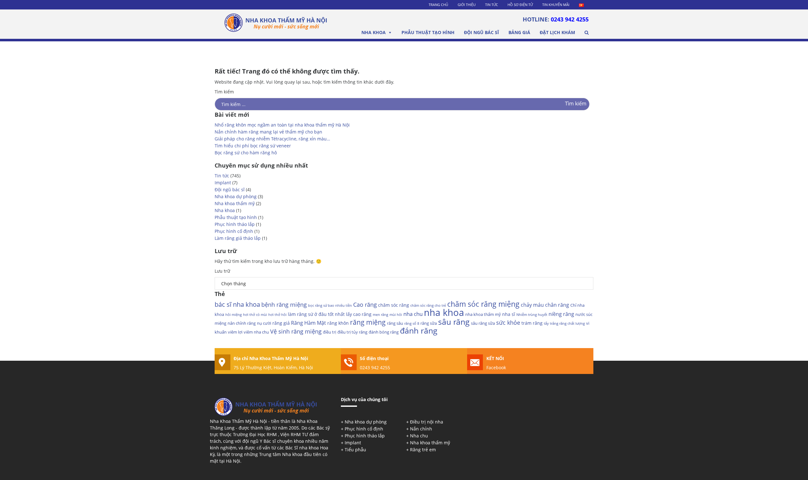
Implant (223, 183)
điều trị (329, 332)
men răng (380, 314)
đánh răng (418, 330)
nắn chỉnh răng (242, 323)
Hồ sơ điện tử (520, 4)
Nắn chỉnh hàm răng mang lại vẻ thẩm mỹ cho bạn (268, 132)
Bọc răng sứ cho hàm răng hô (246, 153)
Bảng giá (519, 32)
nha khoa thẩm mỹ (483, 314)
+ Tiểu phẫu (353, 450)
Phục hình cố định (234, 231)
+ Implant (351, 443)
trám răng (532, 323)
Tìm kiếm (224, 92)
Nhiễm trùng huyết (531, 314)
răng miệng (368, 322)
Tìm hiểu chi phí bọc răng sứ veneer (253, 146)
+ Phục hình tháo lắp (363, 436)
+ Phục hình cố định (362, 429)
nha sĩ (508, 314)
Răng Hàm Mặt (308, 322)
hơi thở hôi (277, 314)
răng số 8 (411, 323)
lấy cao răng (358, 314)
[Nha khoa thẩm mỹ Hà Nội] (276, 24)
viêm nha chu (256, 332)
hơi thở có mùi (255, 314)
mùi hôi (395, 314)
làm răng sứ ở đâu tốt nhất (316, 314)
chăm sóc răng (393, 305)
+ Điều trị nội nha (424, 422)
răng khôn (338, 323)
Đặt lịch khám (557, 32)
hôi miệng (233, 314)
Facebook (496, 367)
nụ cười (264, 323)
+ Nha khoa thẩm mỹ (428, 443)
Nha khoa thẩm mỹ (235, 203)
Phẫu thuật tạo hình (427, 32)
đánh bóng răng (384, 332)
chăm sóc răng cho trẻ (428, 305)
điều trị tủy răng (352, 332)
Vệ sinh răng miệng (296, 331)
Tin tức (491, 4)
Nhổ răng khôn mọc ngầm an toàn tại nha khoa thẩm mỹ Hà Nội (282, 125)
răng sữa (428, 323)
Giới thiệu (467, 4)
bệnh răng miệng (284, 304)
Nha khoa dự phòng (236, 196)
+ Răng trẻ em (421, 450)
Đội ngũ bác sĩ (481, 32)
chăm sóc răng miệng (483, 304)
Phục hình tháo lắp (235, 224)
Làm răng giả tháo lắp (238, 238)
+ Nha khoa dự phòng (364, 422)
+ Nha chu (417, 436)
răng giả (281, 323)
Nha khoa (373, 32)
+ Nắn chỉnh (419, 429)
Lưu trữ (222, 271)
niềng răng (561, 314)
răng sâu (395, 323)
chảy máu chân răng (545, 304)
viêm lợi (235, 332)
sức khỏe (508, 322)
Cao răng (365, 304)
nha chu (413, 313)
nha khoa (444, 312)
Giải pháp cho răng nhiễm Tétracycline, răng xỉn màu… (272, 139)
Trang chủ (438, 4)
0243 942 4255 (570, 19)
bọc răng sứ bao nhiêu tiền (330, 305)
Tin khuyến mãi (555, 4)
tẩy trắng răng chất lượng (564, 323)
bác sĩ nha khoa (237, 304)
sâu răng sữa (483, 323)
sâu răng (454, 321)
